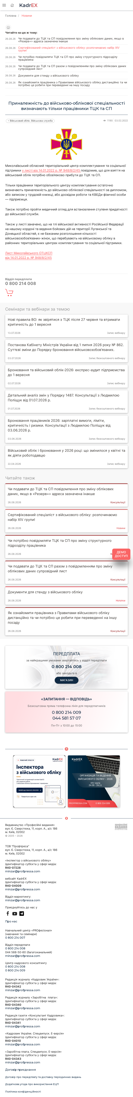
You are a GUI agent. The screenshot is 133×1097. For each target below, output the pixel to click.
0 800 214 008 (15, 948)
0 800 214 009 (66, 712)
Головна (10, 15)
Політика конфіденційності (23, 1091)
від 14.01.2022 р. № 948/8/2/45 (57, 170)
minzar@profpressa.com (22, 871)
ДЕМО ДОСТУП (121, 554)
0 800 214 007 (15, 937)
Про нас (11, 921)
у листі (27, 170)
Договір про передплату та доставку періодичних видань (43, 1077)
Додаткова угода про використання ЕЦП (32, 1084)
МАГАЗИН (66, 680)
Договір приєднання (20, 1069)
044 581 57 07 (66, 718)
